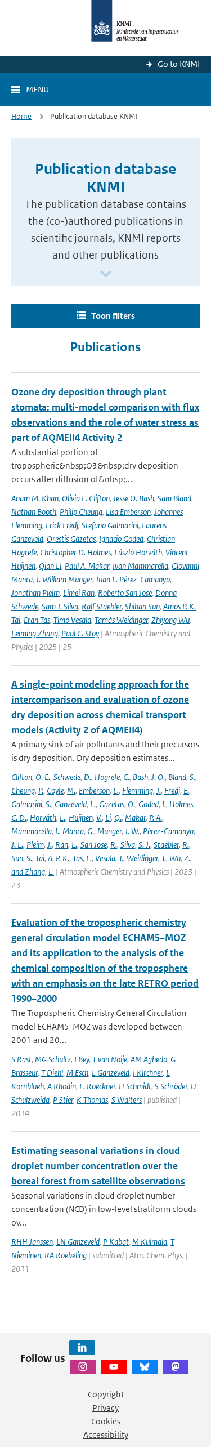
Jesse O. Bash (133, 498)
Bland (177, 777)
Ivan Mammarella (140, 565)
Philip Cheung (81, 511)
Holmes (181, 804)
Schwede (66, 777)
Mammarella (31, 831)
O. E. (42, 777)
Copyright (106, 1394)
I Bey (81, 1059)
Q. (118, 817)
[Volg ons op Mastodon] (175, 1366)
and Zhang (28, 871)
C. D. (18, 817)
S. (192, 777)
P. (40, 790)
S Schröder (171, 1086)
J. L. (17, 844)
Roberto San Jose (125, 592)
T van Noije (109, 1059)
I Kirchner (148, 1072)
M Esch (77, 1072)
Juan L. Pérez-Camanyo (133, 579)
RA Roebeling (65, 1255)
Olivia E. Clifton (86, 498)
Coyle (55, 790)
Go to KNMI (179, 64)
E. (186, 790)
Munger (109, 831)
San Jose (93, 844)
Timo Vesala (72, 619)
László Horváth (138, 552)
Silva (127, 844)
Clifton (21, 777)
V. (99, 817)
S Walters (126, 1099)
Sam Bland (174, 498)
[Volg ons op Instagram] (83, 1366)
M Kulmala (149, 1241)
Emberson (94, 790)
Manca (73, 831)
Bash (140, 777)
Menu (37, 89)
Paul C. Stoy (80, 633)
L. (116, 790)
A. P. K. (58, 858)
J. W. (132, 831)
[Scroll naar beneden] (105, 274)
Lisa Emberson (128, 511)
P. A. (155, 817)
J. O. (158, 777)
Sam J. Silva (60, 606)
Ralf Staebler (102, 606)
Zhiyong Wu (170, 619)
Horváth (43, 817)
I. (164, 804)
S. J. (144, 844)
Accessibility (105, 1434)
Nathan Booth (33, 511)
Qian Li (50, 565)
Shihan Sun (142, 606)
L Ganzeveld (110, 1072)
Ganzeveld (71, 804)
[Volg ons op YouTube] (113, 1366)
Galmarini (26, 804)
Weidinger (142, 858)
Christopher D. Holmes (75, 552)
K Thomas (92, 1099)
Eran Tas (37, 619)
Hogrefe (107, 777)
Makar (135, 817)
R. (113, 844)
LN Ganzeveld (78, 1241)
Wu (175, 858)
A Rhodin (61, 1086)
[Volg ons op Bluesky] (144, 1366)
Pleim (35, 844)
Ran (61, 844)
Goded (148, 804)
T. (121, 858)
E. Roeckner (97, 1086)
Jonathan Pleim (35, 592)
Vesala (105, 858)
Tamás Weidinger (121, 619)
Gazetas (111, 804)
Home (21, 116)
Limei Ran (79, 592)
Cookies (105, 1421)
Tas (78, 858)
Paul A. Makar (87, 565)
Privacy (105, 1407)
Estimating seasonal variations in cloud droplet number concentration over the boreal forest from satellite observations (98, 1165)
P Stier (63, 1099)
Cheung (23, 790)
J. (158, 790)
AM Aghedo (149, 1059)
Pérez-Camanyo (168, 831)
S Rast (21, 1059)
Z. (187, 858)
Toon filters (113, 315)
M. (71, 790)
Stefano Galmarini (110, 525)
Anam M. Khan (35, 498)
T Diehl (52, 1072)
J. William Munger (64, 579)
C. (126, 777)
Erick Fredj (62, 525)
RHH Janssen (32, 1241)
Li (108, 817)
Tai (39, 858)
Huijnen (81, 817)
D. (87, 777)
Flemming (137, 790)
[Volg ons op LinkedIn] (82, 1347)
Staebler (166, 844)
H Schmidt (135, 1086)
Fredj (172, 790)
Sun (17, 858)
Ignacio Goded (121, 538)
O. (131, 804)
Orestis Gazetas (71, 538)
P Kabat (116, 1241)
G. (90, 831)
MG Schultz (53, 1059)
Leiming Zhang (34, 633)
